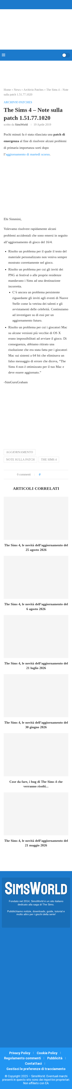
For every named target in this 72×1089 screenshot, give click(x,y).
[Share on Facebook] (47, 474)
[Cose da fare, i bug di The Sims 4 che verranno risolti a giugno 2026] (36, 754)
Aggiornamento (19, 452)
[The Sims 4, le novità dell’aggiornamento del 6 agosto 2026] (36, 577)
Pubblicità (54, 1058)
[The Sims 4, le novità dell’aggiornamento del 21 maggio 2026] (36, 813)
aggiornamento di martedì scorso (28, 154)
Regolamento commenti (22, 1058)
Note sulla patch (20, 459)
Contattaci (33, 1063)
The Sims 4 (49, 459)
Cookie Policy (47, 1053)
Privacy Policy (19, 1053)
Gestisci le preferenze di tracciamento (36, 1069)
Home (7, 89)
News (17, 89)
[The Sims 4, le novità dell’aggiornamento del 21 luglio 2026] (36, 636)
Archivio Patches (33, 89)
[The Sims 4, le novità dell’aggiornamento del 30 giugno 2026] (36, 695)
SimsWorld (21, 124)
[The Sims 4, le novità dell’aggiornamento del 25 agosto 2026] (36, 518)
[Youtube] (38, 4)
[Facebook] (26, 4)
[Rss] (43, 4)
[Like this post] (42, 474)
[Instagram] (34, 4)
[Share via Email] (56, 474)
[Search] (58, 55)
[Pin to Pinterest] (52, 474)
